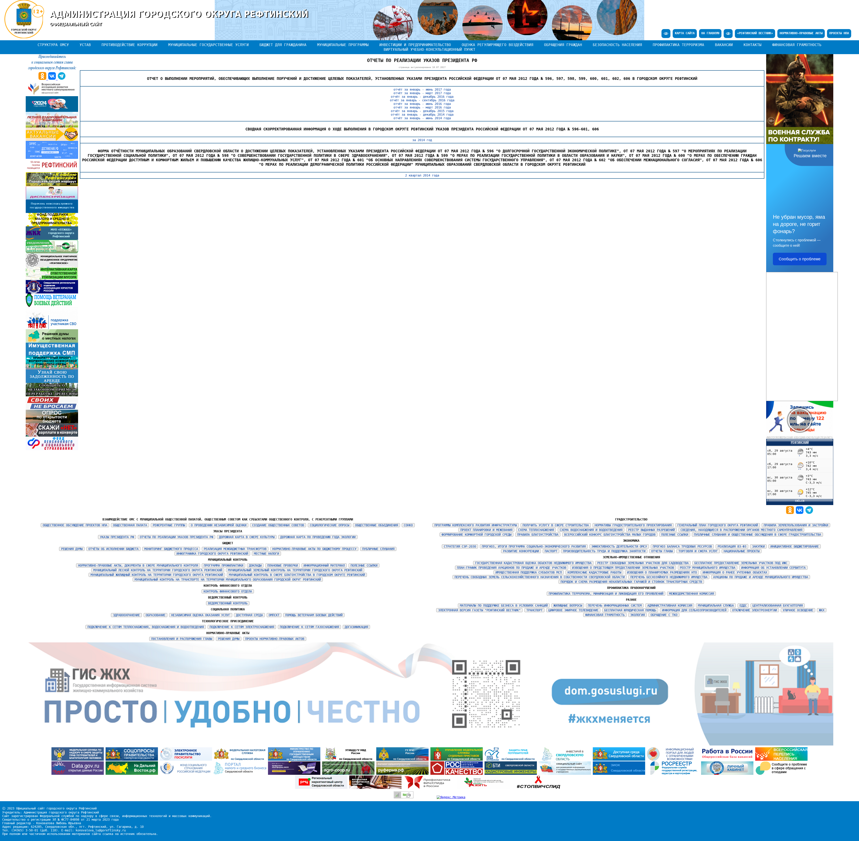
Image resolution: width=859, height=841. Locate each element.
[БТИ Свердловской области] (512, 773)
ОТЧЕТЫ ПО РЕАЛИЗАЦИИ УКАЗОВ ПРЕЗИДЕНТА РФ (176, 537)
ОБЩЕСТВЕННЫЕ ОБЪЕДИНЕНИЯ (376, 525)
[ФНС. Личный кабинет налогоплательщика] (728, 773)
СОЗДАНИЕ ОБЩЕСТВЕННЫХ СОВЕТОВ (278, 525)
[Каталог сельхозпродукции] (403, 773)
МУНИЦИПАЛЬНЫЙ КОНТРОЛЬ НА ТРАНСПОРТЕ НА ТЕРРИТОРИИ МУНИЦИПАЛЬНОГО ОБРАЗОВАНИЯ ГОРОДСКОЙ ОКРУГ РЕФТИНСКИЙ (228, 579)
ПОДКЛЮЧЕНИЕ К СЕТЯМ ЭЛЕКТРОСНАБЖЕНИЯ (242, 627)
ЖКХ (821, 610)
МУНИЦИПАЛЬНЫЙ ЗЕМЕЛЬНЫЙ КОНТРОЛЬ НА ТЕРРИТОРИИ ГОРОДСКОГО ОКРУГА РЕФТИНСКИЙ (295, 570)
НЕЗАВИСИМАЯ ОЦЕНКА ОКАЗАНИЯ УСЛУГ (200, 615)
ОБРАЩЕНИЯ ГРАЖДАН (563, 45)
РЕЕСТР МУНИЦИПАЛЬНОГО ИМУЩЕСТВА (707, 567)
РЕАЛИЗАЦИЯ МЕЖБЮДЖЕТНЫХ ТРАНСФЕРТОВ (235, 549)
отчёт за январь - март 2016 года (422, 107)
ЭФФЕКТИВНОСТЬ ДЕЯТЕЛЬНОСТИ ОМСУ (619, 546)
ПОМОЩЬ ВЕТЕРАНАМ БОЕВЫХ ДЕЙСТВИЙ (313, 615)
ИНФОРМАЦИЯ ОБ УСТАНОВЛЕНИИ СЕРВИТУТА (773, 567)
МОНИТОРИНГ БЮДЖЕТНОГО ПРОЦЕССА (171, 549)
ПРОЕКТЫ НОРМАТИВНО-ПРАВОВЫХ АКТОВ (274, 639)
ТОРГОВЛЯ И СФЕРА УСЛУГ (698, 551)
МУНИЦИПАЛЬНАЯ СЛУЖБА (716, 605)
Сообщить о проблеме (800, 259)
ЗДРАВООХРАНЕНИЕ (126, 615)
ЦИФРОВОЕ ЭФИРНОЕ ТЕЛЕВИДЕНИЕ (573, 610)
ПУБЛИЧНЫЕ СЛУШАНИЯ (378, 549)
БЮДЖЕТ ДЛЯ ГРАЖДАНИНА (282, 45)
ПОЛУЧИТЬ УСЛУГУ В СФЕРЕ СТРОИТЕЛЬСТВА (556, 525)
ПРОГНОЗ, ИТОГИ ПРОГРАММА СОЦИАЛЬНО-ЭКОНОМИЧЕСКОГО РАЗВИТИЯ (534, 546)
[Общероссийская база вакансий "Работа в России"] (728, 759)
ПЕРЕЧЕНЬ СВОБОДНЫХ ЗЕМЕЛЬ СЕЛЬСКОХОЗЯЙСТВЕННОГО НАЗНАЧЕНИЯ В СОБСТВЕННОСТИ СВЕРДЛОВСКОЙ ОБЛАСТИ (540, 577)
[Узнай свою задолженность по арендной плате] (52, 382)
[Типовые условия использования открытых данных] (78, 773)
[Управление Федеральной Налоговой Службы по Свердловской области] (241, 759)
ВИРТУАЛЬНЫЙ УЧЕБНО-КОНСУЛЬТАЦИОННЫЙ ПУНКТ (429, 49)
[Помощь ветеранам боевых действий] (52, 306)
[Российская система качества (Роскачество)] (457, 773)
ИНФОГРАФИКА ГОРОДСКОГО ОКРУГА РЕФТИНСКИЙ (212, 553)
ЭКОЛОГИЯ (637, 615)
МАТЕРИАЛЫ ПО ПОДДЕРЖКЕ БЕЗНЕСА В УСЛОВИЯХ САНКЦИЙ (504, 605)
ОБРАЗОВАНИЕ (155, 615)
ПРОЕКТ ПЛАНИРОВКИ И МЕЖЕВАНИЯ (486, 530)
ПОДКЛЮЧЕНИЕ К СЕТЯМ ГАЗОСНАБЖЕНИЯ (309, 627)
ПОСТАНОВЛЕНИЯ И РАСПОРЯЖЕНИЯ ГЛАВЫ (181, 639)
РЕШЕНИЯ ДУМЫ (72, 549)
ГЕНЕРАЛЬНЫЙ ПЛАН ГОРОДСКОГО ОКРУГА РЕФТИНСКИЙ (717, 525)
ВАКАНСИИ (724, 45)
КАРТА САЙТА (685, 33)
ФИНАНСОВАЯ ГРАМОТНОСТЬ (796, 45)
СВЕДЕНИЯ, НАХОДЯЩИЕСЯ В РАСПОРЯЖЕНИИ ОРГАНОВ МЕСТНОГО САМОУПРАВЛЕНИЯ (741, 530)
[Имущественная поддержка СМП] (52, 355)
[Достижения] (52, 157)
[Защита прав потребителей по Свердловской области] (512, 759)
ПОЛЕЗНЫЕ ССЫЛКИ (364, 565)
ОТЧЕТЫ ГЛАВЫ (662, 551)
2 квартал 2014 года (422, 175)
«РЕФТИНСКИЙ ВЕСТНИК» (755, 33)
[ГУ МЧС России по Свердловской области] (403, 759)
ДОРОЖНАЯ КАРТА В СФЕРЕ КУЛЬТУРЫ (246, 537)
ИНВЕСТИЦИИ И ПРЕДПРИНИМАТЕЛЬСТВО (415, 45)
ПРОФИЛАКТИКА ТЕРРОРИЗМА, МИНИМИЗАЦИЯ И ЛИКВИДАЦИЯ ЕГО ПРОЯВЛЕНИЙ (606, 593)
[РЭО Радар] (781, 773)
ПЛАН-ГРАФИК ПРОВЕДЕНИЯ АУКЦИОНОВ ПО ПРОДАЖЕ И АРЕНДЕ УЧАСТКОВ (511, 567)
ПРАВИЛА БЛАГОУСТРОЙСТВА (537, 534)
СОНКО (408, 525)
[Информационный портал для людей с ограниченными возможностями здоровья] (674, 759)
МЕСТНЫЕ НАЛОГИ (266, 553)
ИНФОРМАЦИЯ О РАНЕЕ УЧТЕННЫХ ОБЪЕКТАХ (735, 572)
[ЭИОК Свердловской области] (620, 773)
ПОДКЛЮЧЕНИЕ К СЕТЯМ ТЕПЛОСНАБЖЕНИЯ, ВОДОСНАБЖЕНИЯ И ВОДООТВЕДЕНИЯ (145, 627)
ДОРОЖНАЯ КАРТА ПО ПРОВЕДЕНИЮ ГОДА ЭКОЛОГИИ (317, 537)
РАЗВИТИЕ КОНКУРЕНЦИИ (521, 551)
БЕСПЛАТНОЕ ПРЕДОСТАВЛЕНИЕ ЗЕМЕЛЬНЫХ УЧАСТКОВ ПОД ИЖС (740, 563)
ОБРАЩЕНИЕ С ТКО (664, 615)
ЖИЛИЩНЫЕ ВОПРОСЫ (567, 605)
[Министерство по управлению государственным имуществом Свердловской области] (295, 759)
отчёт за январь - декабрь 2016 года (422, 96)
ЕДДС (743, 605)
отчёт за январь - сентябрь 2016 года (422, 100)
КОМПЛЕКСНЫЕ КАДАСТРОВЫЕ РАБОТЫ (594, 572)
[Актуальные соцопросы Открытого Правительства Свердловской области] (133, 759)
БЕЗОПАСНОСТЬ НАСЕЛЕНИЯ (617, 45)
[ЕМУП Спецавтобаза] (52, 252)
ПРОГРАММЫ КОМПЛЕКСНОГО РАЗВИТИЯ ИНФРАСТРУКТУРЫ (475, 525)
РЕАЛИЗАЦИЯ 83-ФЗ (732, 546)
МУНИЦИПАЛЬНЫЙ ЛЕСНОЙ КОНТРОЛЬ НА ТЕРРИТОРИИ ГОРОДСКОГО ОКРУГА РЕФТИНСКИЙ (157, 570)
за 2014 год (422, 140)
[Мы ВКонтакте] (800, 513)
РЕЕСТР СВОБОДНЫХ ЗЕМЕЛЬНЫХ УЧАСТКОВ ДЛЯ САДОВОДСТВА (643, 563)
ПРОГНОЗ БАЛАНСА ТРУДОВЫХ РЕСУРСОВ (682, 546)
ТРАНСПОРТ (534, 610)
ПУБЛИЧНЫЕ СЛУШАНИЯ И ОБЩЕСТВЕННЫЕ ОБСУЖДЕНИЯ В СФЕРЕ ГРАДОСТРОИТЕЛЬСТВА (757, 534)
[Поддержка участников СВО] (52, 328)
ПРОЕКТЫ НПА (839, 33)
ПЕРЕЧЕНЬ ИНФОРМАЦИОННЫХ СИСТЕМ (615, 605)
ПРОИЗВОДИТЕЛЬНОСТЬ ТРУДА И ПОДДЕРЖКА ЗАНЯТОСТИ (604, 551)
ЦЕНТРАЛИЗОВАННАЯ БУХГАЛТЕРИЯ (778, 605)
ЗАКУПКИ (758, 546)
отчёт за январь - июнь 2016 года (422, 104)
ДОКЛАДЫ (255, 565)
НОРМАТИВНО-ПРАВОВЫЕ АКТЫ (801, 33)
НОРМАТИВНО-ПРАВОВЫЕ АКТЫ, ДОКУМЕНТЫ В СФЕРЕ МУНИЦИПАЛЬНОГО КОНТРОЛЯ (138, 565)
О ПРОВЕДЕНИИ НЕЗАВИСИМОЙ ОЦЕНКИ (218, 525)
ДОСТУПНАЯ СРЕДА (249, 615)
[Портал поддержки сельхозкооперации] (349, 773)
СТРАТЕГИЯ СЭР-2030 (460, 546)
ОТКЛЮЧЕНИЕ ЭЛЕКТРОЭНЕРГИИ (754, 610)
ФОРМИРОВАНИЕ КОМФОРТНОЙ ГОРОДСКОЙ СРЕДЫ (476, 534)
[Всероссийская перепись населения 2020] (781, 759)
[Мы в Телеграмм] (809, 513)
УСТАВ (85, 45)
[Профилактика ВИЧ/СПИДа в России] (430, 788)
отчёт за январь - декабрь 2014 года (422, 114)
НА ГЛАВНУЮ (710, 33)
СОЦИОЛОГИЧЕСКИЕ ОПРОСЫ (329, 525)
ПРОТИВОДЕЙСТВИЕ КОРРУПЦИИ (129, 45)
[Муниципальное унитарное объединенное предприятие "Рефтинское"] (52, 265)
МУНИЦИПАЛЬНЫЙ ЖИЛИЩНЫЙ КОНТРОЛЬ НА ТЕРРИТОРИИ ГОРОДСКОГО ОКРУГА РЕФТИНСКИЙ (157, 575)
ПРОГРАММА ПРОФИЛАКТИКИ (223, 565)
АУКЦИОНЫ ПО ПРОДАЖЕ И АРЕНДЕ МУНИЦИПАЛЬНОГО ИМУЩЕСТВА (760, 577)
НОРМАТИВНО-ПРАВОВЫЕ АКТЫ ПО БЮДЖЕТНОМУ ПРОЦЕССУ (314, 549)
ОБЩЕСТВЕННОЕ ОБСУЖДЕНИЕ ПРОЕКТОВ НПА (75, 525)
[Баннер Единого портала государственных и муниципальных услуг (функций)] (187, 759)
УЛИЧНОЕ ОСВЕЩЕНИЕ (798, 610)
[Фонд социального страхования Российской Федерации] (187, 773)
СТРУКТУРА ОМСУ (53, 45)
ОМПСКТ (274, 615)
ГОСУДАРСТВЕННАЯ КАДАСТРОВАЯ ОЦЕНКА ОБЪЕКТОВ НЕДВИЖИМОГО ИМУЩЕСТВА (533, 563)
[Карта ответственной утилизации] (52, 279)
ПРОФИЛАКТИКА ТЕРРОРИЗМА (678, 45)
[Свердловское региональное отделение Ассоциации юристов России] (52, 292)
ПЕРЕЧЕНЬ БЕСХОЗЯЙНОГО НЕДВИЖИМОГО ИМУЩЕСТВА (668, 577)
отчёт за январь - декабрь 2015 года (422, 111)
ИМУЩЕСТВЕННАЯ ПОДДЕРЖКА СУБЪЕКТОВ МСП (528, 572)
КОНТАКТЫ (752, 45)
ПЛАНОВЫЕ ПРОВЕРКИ (282, 565)
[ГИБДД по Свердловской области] (349, 759)
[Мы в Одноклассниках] (791, 513)
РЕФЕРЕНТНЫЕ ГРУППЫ (169, 525)
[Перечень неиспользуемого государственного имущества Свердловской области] (52, 212)
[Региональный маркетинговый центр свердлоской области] (322, 788)
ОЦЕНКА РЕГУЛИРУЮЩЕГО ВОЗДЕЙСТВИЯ (497, 45)
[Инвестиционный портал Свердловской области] (566, 759)
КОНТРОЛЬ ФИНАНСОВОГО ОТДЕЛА (228, 591)
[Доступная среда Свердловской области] (620, 759)
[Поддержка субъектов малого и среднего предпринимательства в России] (295, 773)
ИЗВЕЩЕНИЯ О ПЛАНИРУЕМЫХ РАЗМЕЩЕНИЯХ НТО (662, 572)
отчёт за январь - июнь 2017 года (422, 89)
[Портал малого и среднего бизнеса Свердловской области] (241, 773)
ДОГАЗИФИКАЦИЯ (356, 627)
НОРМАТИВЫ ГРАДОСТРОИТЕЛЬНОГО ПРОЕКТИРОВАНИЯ (633, 525)
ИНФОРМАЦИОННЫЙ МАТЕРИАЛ (324, 565)
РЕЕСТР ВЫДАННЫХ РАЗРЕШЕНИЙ (651, 530)
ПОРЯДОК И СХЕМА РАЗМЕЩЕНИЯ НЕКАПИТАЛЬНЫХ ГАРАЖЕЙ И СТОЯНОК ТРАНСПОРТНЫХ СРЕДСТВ (631, 582)
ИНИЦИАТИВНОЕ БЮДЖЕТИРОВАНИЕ (794, 546)
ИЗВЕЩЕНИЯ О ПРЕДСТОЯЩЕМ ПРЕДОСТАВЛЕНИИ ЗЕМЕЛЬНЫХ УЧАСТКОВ (623, 567)
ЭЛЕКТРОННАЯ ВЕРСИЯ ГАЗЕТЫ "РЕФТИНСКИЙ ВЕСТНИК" (479, 610)
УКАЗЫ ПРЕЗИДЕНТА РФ (117, 537)
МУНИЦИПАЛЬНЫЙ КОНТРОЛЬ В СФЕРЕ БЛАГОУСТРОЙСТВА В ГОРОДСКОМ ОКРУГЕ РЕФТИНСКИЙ (297, 575)
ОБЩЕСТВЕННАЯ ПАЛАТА (130, 525)
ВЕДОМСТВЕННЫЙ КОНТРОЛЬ (227, 603)
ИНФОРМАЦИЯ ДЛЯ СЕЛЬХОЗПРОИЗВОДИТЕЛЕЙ (694, 610)
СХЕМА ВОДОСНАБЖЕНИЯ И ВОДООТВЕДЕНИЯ (591, 530)
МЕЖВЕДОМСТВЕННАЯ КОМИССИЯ (691, 593)
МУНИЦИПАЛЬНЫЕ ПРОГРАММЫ (343, 45)
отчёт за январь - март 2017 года (422, 93)
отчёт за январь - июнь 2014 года (422, 118)
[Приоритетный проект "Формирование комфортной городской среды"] (52, 368)
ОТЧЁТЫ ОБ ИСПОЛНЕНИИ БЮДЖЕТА (113, 549)
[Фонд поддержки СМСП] (52, 225)
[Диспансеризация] (52, 198)
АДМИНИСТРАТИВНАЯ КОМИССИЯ (669, 605)
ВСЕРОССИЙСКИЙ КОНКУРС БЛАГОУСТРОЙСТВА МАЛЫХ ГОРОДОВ (609, 534)
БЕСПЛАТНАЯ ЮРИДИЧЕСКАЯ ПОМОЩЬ (630, 610)
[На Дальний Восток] (133, 773)
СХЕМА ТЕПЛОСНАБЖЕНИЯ (536, 530)
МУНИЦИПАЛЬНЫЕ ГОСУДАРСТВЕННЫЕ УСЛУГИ (208, 45)
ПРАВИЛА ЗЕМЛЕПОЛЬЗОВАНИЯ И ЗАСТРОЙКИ (796, 525)
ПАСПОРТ (551, 551)
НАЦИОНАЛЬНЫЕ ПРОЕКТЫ (741, 551)
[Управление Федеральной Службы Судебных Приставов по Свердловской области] (457, 759)
